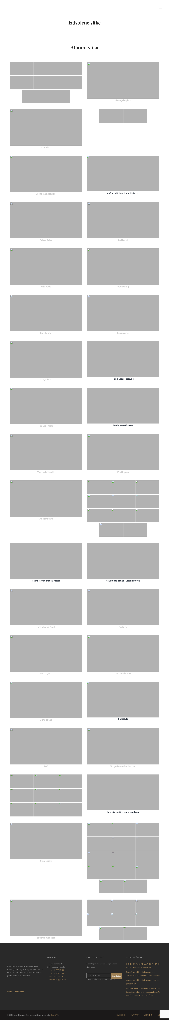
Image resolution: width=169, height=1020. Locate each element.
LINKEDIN (148, 1015)
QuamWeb (54, 1015)
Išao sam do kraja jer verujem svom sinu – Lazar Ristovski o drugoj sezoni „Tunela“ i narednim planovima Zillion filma (143, 992)
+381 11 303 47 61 (57, 976)
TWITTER (135, 1015)
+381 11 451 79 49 (57, 973)
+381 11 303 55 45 (57, 970)
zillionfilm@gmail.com (58, 980)
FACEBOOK (121, 1015)
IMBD (159, 1015)
